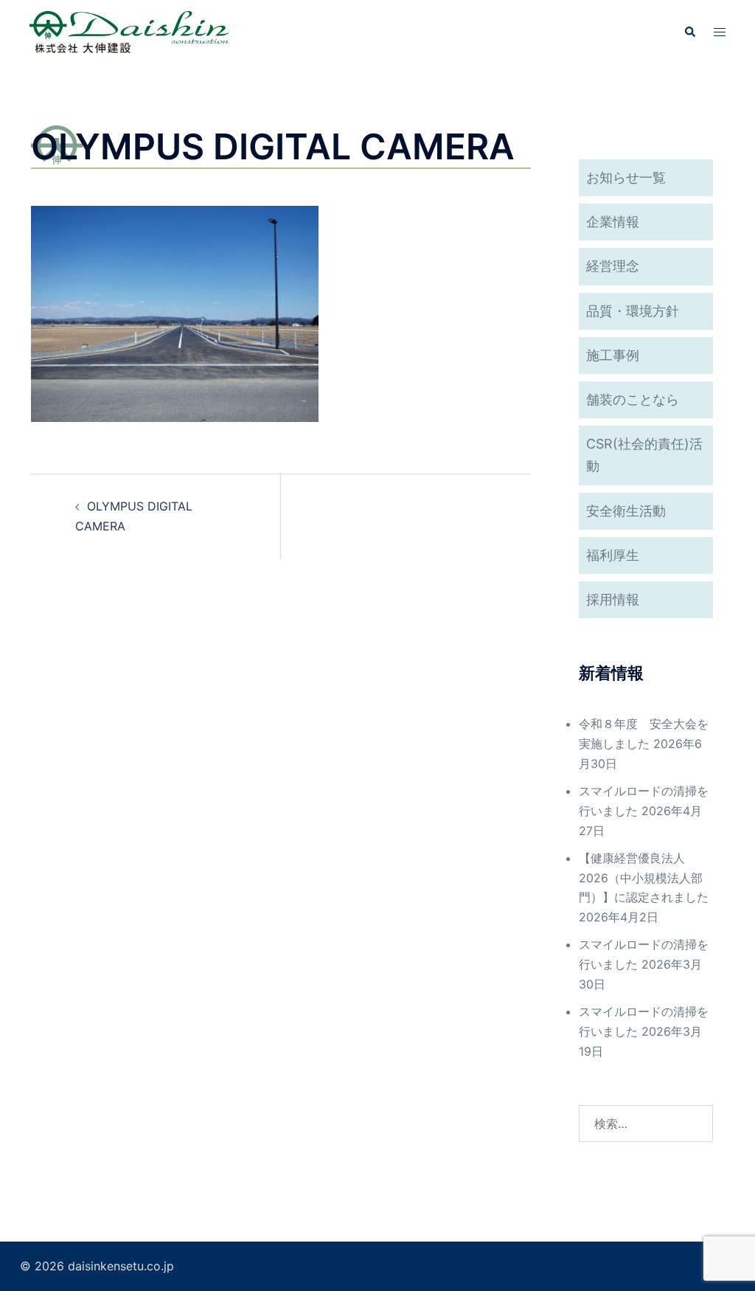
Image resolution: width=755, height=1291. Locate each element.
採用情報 (612, 599)
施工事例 (612, 355)
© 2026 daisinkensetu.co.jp (97, 1266)
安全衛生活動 (626, 511)
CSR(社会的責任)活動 (644, 455)
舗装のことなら (632, 399)
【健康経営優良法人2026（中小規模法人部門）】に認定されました (644, 878)
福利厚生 (612, 555)
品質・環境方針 (632, 311)
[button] (689, 32)
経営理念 (612, 266)
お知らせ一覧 (626, 177)
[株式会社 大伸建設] (129, 31)
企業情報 (612, 221)
